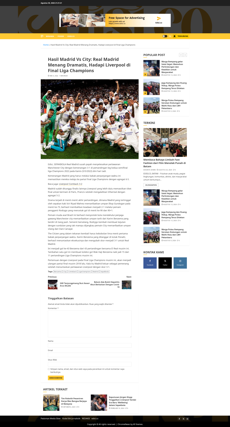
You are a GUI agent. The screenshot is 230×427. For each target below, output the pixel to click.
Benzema (57, 271)
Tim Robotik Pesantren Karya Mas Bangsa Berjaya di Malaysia (74, 401)
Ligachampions (84, 271)
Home (46, 44)
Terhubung (183, 36)
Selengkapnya (151, 185)
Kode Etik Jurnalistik (71, 418)
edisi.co (71, 36)
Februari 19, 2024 (117, 408)
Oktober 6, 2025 (69, 407)
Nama (50, 341)
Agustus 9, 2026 (169, 111)
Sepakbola (104, 271)
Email (50, 350)
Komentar (53, 308)
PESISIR (61, 36)
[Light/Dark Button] (165, 36)
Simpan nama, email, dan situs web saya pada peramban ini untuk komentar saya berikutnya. (87, 370)
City (64, 271)
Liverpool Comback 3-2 (70, 183)
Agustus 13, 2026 (170, 75)
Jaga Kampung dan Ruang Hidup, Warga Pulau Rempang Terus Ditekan (174, 86)
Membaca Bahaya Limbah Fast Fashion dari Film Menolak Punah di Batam (164, 163)
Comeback (72, 271)
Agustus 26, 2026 (165, 170)
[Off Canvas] (42, 36)
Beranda (50, 36)
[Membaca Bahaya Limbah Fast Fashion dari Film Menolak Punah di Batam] (165, 142)
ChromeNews (124, 424)
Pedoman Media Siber (51, 418)
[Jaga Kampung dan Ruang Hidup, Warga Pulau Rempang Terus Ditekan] (151, 87)
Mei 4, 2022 (54, 76)
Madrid (95, 271)
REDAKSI (86, 418)
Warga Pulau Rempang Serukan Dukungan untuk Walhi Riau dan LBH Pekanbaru (174, 104)
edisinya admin (149, 170)
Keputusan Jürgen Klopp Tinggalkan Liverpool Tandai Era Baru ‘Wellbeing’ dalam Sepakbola (122, 401)
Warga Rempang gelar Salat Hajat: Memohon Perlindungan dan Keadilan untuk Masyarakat (172, 67)
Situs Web (52, 359)
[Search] (170, 36)
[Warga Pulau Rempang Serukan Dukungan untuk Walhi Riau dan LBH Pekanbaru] (151, 105)
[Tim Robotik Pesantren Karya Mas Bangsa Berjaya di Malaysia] (51, 403)
